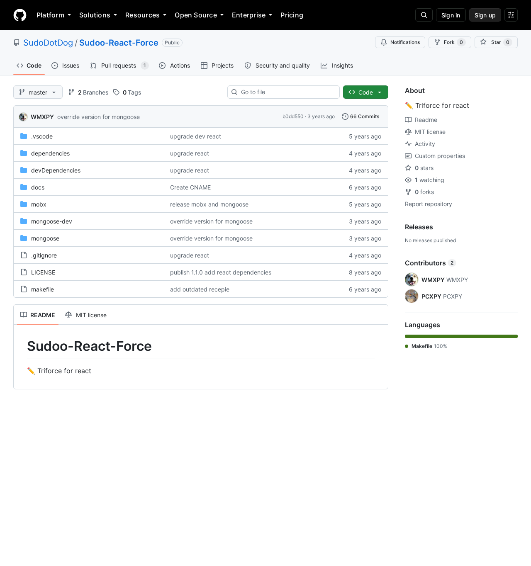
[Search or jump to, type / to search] (424, 15)
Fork (453, 42)
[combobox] (287, 92)
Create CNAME (190, 187)
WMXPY (42, 116)
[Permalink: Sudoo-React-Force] (21, 346)
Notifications (405, 42)
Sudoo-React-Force (118, 43)
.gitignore (44, 255)
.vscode (42, 136)
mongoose (45, 238)
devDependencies (55, 170)
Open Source (196, 15)
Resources (142, 15)
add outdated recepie (199, 289)
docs (37, 187)
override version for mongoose (98, 116)
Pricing (291, 15)
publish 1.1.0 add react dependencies (220, 272)
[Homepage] (20, 15)
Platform (50, 15)
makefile (42, 289)
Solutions (94, 15)
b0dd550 (293, 116)
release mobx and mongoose (209, 204)
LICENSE (43, 272)
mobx (38, 204)
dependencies (50, 153)
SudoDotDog (48, 43)
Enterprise (249, 15)
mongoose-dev (51, 221)
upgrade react (189, 153)
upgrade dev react (195, 136)
